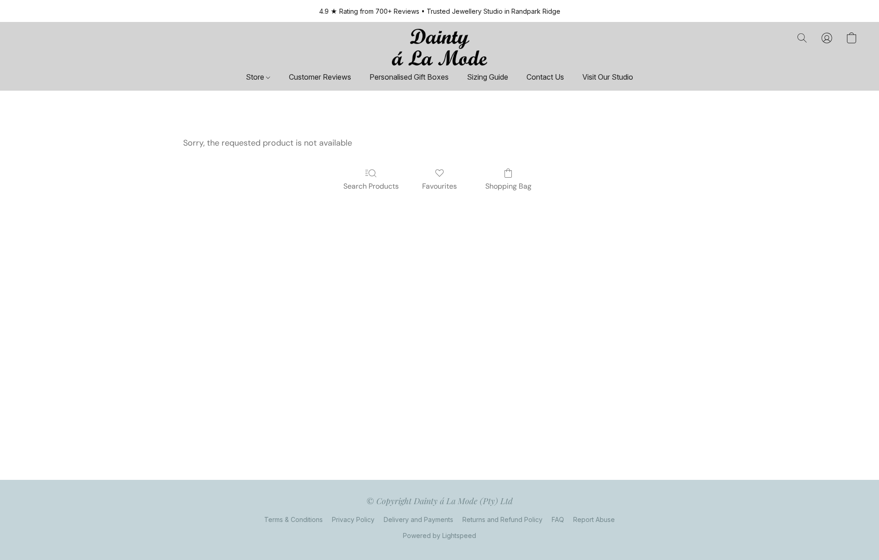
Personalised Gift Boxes (409, 77)
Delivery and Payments (418, 519)
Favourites (439, 186)
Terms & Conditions (293, 519)
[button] (439, 47)
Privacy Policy (353, 519)
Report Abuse (594, 519)
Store (256, 77)
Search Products (371, 186)
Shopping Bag (508, 186)
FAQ (558, 519)
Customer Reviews (320, 77)
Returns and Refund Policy (502, 519)
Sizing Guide (487, 77)
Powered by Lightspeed (439, 535)
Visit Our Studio (607, 77)
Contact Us (545, 77)
